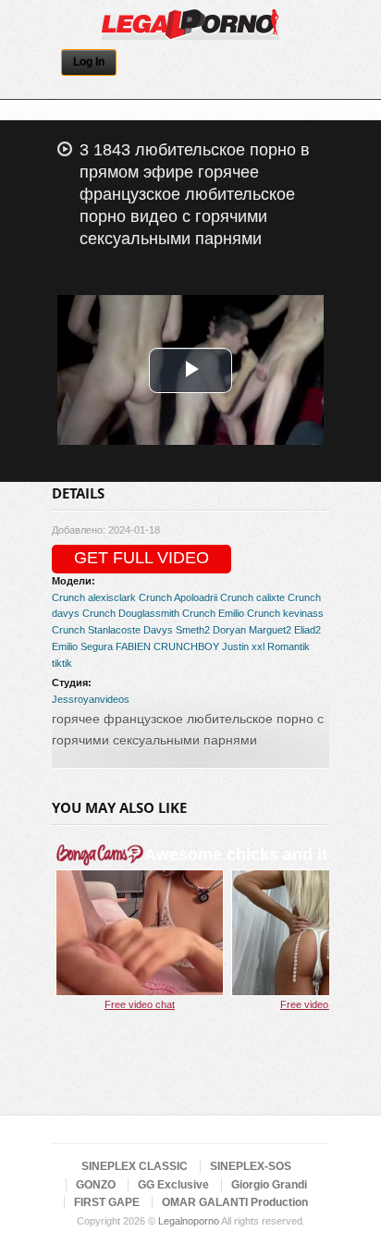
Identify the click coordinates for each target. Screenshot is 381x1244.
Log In (88, 61)
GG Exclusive (173, 1184)
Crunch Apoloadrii (178, 597)
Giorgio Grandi (269, 1184)
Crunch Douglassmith (130, 613)
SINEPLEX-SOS (250, 1166)
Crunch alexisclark (94, 597)
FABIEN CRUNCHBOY (167, 646)
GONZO (96, 1184)
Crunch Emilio (213, 613)
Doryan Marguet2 (252, 629)
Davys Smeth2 (176, 629)
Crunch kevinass (285, 613)
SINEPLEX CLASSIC (134, 1166)
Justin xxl (243, 646)
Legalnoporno (188, 1220)
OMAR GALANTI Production (235, 1202)
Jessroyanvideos (90, 699)
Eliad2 (307, 629)
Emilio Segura (82, 646)
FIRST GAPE (107, 1202)
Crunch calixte (252, 597)
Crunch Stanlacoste (96, 629)
